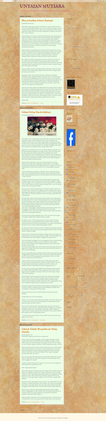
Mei (81, 281)
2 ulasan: (43, 402)
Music (68, 297)
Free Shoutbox (70, 271)
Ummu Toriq (69, 128)
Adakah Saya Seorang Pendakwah (75, 194)
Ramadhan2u (71, 233)
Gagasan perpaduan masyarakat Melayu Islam (75, 182)
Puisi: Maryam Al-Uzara (73, 204)
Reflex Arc (70, 203)
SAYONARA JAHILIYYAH (73, 245)
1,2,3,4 (69, 218)
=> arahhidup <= (71, 207)
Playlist (71, 297)
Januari (82, 290)
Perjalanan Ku (71, 180)
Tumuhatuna (71, 261)
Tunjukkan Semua (83, 249)
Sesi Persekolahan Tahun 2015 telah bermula (75, 176)
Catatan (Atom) (27, 410)
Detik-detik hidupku (72, 212)
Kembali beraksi (71, 213)
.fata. (69, 227)
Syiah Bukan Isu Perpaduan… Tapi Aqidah (75, 188)
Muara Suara (71, 257)
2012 (80, 279)
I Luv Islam (69, 153)
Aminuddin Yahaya (72, 165)
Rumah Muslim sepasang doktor (75, 223)
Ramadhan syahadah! (72, 246)
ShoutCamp (77, 271)
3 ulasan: (42, 103)
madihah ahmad (78, 116)
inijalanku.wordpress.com (73, 169)
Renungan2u (71, 193)
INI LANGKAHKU (71, 217)
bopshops (54, 418)
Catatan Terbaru (25, 407)
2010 (80, 295)
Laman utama (42, 407)
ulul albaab (70, 222)
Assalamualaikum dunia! (73, 209)
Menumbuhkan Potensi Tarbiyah (37, 20)
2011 (80, 293)
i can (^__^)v (71, 256)
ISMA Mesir (69, 155)
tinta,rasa (70, 263)
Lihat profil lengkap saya (78, 118)
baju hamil (71, 272)
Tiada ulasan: (43, 320)
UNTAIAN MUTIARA (42, 6)
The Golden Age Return (73, 237)
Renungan (70, 187)
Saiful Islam (69, 157)
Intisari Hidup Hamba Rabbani (36, 112)
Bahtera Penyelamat (72, 174)
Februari (82, 288)
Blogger (66, 418)
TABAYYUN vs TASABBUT (73, 171)
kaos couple (76, 272)
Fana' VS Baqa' (71, 238)
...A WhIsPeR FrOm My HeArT (75, 232)
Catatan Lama (59, 407)
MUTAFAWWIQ (71, 242)
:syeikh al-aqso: (71, 228)
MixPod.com (69, 298)
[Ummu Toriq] (71, 145)
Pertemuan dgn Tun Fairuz (73, 166)
